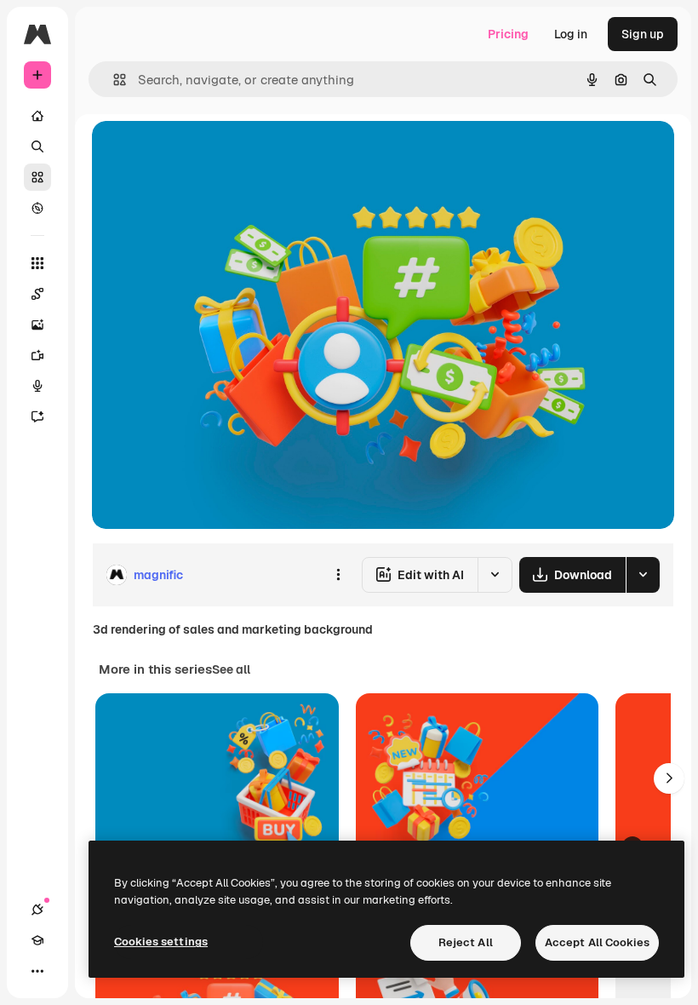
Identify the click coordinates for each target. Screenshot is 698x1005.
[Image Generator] (37, 324)
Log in (570, 34)
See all (231, 669)
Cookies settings (161, 941)
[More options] (338, 575)
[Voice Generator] (37, 385)
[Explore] (37, 207)
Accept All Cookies (597, 942)
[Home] (37, 115)
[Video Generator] (37, 355)
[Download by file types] (643, 575)
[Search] (37, 146)
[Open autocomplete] (112, 79)
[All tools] (37, 263)
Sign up (642, 34)
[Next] (669, 778)
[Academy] (37, 940)
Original (201, 153)
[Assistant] (37, 416)
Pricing (508, 34)
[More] (37, 971)
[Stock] (37, 177)
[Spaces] (37, 293)
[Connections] (37, 909)
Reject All (465, 942)
